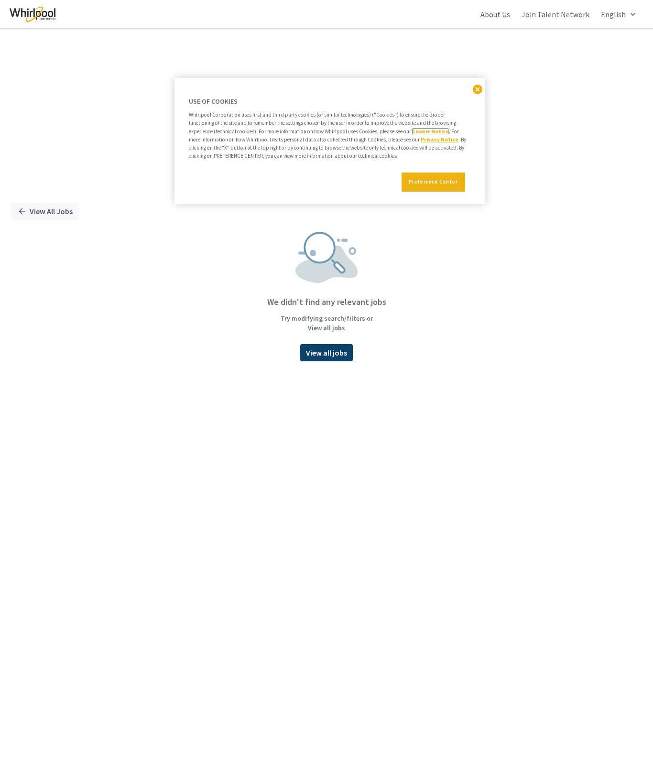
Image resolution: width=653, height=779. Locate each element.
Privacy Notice (439, 139)
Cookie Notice (430, 131)
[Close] (477, 89)
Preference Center (433, 181)
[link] (32, 14)
